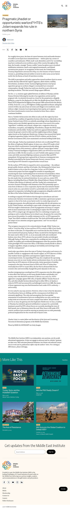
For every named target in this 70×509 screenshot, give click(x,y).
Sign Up (51, 452)
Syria (9, 43)
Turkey (12, 43)
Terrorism (4, 43)
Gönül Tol (38, 394)
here (25, 347)
